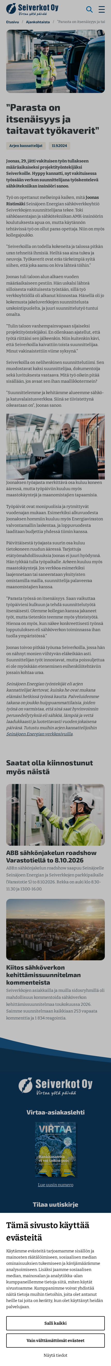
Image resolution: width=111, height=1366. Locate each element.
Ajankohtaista (38, 22)
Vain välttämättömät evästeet (55, 1340)
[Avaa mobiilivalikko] (102, 9)
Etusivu (12, 22)
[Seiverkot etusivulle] (32, 9)
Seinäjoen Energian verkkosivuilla (39, 734)
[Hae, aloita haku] (89, 9)
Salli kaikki (55, 1323)
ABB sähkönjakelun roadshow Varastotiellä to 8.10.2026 (51, 856)
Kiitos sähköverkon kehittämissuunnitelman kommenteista (43, 974)
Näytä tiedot (55, 1355)
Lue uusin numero (55, 1184)
